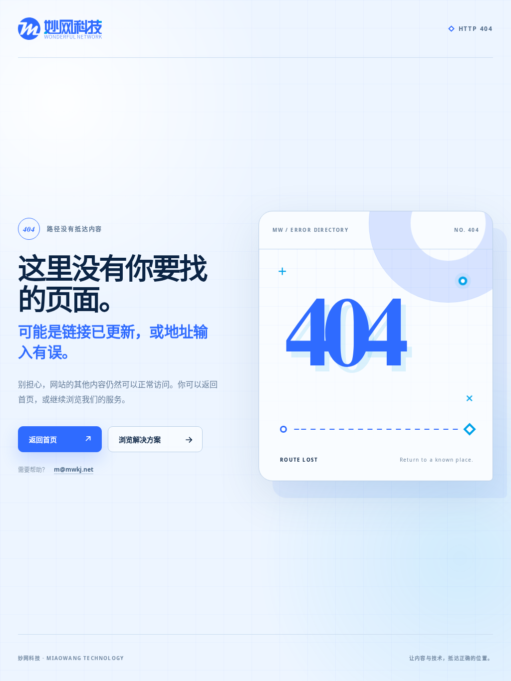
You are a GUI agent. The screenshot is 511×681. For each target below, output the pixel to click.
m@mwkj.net (73, 469)
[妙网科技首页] (60, 28)
